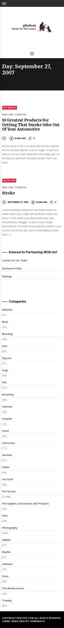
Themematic (37, 621)
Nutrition (9, 180)
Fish (4, 382)
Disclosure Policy (12, 268)
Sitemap (7, 276)
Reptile (6, 552)
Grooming (8, 394)
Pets (5, 515)
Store (5, 576)
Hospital (7, 418)
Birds (5, 321)
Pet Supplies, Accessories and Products (25, 503)
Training (6, 600)
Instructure (8, 443)
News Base (19, 621)
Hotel (5, 430)
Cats (4, 346)
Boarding (7, 334)
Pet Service (9, 107)
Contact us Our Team (14, 260)
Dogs (5, 370)
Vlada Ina (19, 138)
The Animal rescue (13, 588)
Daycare (7, 358)
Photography (9, 527)
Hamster (7, 406)
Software (7, 564)
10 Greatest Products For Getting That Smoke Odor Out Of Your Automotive (31, 125)
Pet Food (7, 479)
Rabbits (6, 539)
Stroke (8, 193)
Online (5, 467)
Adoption (7, 309)
